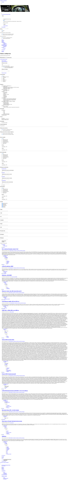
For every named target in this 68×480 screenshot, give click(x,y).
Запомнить (4, 21)
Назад (4, 472)
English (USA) (5, 460)
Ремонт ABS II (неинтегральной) (9, 373)
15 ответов (4, 361)
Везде (3, 30)
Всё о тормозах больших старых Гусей (10, 248)
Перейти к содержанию (3, 0)
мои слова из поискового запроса (8, 133)
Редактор (4, 206)
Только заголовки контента (6, 38)
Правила (3, 469)
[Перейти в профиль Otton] (3, 434)
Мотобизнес (4, 204)
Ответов (3, 172)
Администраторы (5, 203)
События (4, 80)
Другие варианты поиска (3, 59)
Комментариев (4, 168)
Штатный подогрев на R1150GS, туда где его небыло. (16, 390)
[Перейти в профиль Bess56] (3, 264)
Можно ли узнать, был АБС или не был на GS (11, 291)
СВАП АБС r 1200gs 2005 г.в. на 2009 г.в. (10, 310)
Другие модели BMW (14, 276)
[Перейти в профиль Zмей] (3, 408)
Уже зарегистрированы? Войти (6, 14)
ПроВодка (4, 436)
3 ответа (4, 329)
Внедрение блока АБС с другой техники (10, 410)
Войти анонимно (5, 22)
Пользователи (5, 205)
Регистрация (3, 465)
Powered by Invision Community (4, 462)
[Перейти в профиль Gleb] (3, 289)
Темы (3, 78)
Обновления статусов (6, 76)
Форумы (3, 40)
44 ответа (4, 306)
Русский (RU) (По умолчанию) (7, 459)
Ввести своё (4, 143)
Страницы (4, 77)
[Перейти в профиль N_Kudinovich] (4, 273)
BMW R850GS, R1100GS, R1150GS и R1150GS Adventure (17, 250)
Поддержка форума (4, 44)
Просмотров (4, 180)
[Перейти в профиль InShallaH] (3, 308)
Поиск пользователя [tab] (4, 61)
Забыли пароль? (5, 25)
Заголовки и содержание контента (7, 37)
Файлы (4, 79)
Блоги (3, 39)
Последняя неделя (5, 140)
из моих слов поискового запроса (8, 134)
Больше (3, 47)
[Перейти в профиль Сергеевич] (3, 299)
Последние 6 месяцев (6, 191)
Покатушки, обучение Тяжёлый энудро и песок (12, 421)
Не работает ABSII (9, 266)
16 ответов (4, 297)
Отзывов (3, 176)
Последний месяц (5, 190)
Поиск (3, 41)
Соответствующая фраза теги (8, 67)
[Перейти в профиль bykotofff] (3, 419)
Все (3, 138)
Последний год (5, 142)
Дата (4, 245)
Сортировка (3, 244)
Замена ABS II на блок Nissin (8, 339)
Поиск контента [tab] (4, 60)
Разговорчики (12, 422)
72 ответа (4, 426)
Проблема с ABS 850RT (7, 275)
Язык (2, 458)
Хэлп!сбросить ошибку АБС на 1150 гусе (10, 301)
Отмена (3, 241)
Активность (3, 42)
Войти (4, 24)
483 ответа (4, 256)
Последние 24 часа (5, 139)
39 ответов (4, 400)
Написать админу (4, 45)
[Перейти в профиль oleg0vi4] (3, 247)
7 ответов (4, 282)
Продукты (4, 81)
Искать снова (9, 57)
